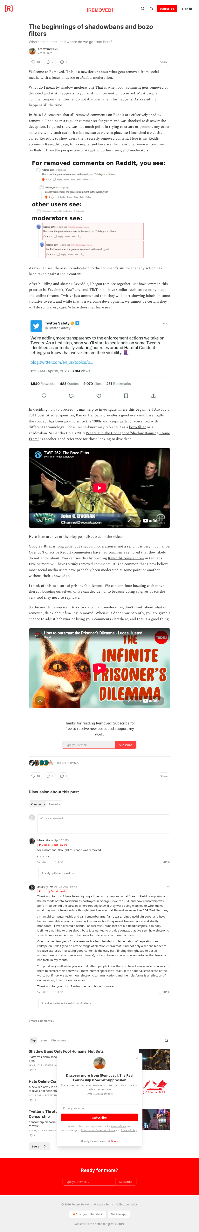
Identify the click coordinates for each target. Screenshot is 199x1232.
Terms (110, 1204)
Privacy (98, 1204)
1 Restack (73, 763)
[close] (137, 1058)
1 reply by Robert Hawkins (58, 873)
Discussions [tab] (58, 1040)
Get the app (119, 1214)
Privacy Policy (129, 1130)
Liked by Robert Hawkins (54, 844)
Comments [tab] (38, 804)
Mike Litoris (45, 840)
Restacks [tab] (54, 804)
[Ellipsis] (168, 840)
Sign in (187, 8)
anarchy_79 (45, 886)
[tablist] (45, 804)
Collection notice (127, 1204)
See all (36, 1146)
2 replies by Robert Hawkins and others (66, 1003)
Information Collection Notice (98, 1130)
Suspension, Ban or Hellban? (78, 415)
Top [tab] (33, 1040)
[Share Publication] (151, 8)
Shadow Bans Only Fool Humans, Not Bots (66, 1051)
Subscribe (167, 8)
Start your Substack (89, 1214)
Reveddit (46, 138)
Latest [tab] (43, 1040)
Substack (80, 1224)
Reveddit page (56, 144)
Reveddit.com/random (126, 558)
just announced (86, 296)
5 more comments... (41, 1021)
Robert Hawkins (48, 49)
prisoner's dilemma (87, 586)
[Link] (23, 714)
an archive (49, 537)
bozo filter (137, 427)
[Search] (143, 8)
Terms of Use (118, 1126)
